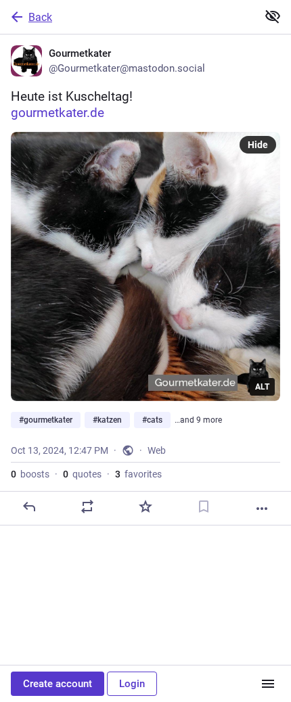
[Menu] (268, 683)
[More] (262, 508)
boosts (30, 474)
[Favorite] (145, 506)
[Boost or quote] (87, 506)
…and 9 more (198, 420)
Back (40, 17)
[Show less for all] (272, 16)
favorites (138, 474)
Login (132, 684)
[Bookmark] (204, 506)
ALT (262, 387)
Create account (57, 684)
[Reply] (29, 506)
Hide (258, 144)
